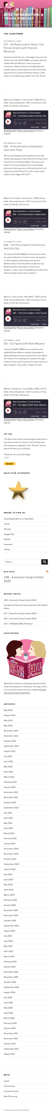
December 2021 (11, 792)
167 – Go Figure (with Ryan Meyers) (24, 343)
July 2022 (8, 756)
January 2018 (10, 1028)
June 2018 (8, 1003)
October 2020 (10, 859)
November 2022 (11, 736)
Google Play (9, 534)
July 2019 (8, 936)
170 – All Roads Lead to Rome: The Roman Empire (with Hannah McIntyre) (24, 48)
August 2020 (10, 869)
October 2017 (10, 1044)
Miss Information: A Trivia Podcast (23, 16)
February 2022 (10, 782)
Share (44, 127)
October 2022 (10, 741)
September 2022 (11, 746)
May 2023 (8, 726)
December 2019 (11, 910)
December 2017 (11, 1033)
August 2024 (10, 715)
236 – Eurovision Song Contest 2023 (20, 618)
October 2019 (10, 921)
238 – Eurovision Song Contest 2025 (20, 600)
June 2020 (8, 879)
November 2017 (11, 1038)
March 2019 (9, 956)
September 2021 (11, 808)
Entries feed (9, 1086)
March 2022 (9, 777)
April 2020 (8, 890)
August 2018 (9, 992)
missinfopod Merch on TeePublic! (19, 519)
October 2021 (10, 802)
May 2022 (8, 767)
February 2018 (10, 1023)
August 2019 (9, 931)
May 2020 (8, 884)
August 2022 (9, 751)
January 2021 (9, 843)
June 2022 (8, 761)
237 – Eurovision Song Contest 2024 (20, 613)
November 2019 (11, 915)
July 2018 (8, 997)
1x (20, 123)
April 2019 (8, 951)
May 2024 (8, 720)
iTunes (7, 524)
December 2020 (11, 849)
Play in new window (25, 131)
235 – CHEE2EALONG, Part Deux (18, 624)
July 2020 (8, 874)
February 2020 (10, 900)
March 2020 (9, 895)
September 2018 (11, 987)
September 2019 (11, 926)
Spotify (7, 539)
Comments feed (11, 1091)
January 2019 (10, 967)
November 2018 (11, 977)
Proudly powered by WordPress (16, 1110)
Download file (10, 131)
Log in (6, 1081)
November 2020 (11, 854)
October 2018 (10, 982)
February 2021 (10, 838)
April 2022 (8, 772)
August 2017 (9, 1054)
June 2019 (8, 941)
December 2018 (11, 972)
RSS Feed (9, 572)
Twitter (7, 549)
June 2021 (8, 818)
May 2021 (8, 823)
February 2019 (10, 962)
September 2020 (11, 864)
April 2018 (8, 1013)
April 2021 (8, 828)
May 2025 (8, 710)
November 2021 (11, 797)
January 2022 (10, 787)
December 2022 (11, 731)
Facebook (8, 544)
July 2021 (8, 813)
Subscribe (35, 127)
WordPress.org (10, 1096)
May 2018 (8, 1008)
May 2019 (8, 946)
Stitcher (7, 529)
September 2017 (11, 1049)
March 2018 (9, 1018)
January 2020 (10, 905)
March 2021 (9, 833)
